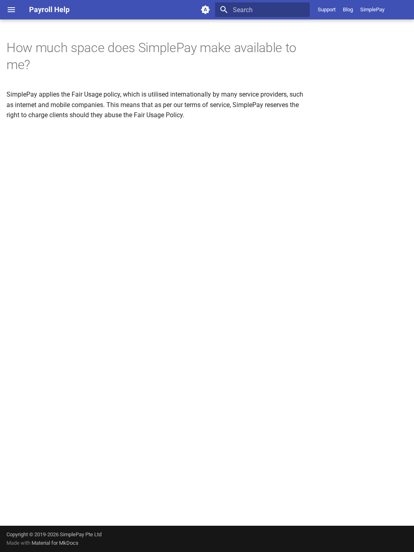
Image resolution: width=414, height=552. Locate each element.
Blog (348, 9)
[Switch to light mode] (205, 10)
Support (327, 9)
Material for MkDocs (55, 543)
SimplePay (372, 9)
